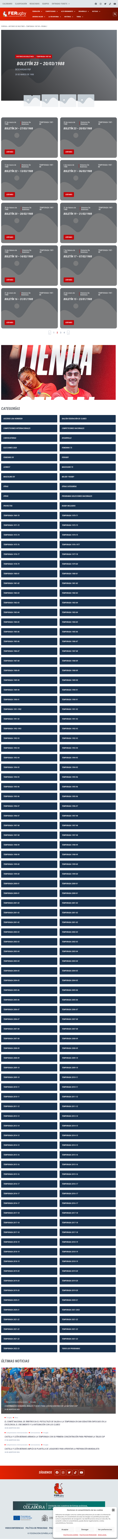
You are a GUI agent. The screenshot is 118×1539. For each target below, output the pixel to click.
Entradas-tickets (59, 4)
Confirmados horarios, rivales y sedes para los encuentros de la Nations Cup (41, 1406)
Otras (16, 1417)
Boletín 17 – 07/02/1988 (78, 256)
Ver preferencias (105, 1529)
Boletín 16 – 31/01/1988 (19, 299)
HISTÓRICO (67, 17)
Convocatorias (35, 1432)
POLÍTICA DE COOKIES (70, 1535)
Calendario (7, 4)
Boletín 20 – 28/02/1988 (19, 213)
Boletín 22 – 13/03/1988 (19, 171)
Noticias (95, 11)
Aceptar (65, 1529)
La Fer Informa (54, 17)
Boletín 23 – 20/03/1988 (41, 63)
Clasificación (21, 4)
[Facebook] (96, 4)
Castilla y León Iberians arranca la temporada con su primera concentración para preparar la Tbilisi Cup (55, 1436)
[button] (113, 1510)
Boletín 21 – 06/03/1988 (78, 171)
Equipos (45, 4)
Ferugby (33, 1402)
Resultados (35, 4)
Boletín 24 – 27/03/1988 (19, 128)
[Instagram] (101, 4)
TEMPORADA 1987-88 (33, 26)
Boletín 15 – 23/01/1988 (78, 299)
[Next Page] (68, 332)
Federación (36, 11)
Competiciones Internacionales (17, 1402)
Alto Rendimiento (67, 11)
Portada (4, 26)
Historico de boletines (17, 26)
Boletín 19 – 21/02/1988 (78, 213)
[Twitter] (105, 4)
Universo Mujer (37, 17)
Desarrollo (83, 11)
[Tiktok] (110, 4)
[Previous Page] (49, 332)
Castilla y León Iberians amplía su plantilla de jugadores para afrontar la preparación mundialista (52, 1449)
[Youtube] (115, 4)
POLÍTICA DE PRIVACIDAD (88, 1535)
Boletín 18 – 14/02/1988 (19, 256)
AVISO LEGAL (102, 1535)
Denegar (84, 1529)
